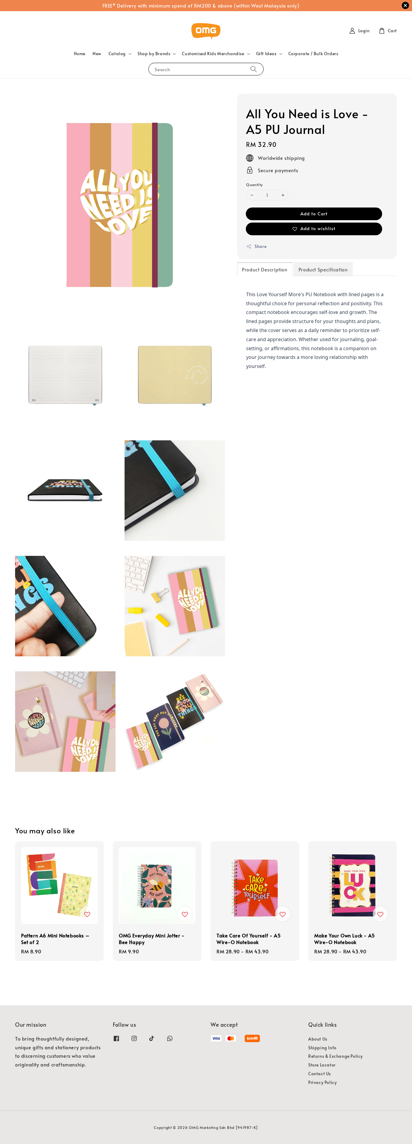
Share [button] (260, 246)
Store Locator (322, 1065)
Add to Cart (314, 213)
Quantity (254, 185)
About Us (317, 1039)
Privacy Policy (322, 1082)
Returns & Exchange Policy (335, 1056)
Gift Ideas (266, 53)
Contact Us (319, 1073)
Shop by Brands (154, 53)
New (97, 53)
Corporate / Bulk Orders (313, 53)
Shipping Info (322, 1048)
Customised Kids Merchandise (213, 53)
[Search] (253, 69)
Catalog (117, 53)
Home (79, 53)
